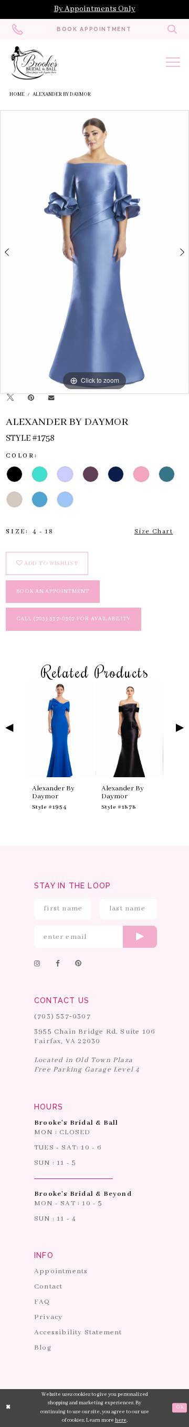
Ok (179, 1407)
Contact (48, 1286)
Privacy (48, 1317)
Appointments (61, 1271)
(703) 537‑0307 (62, 1016)
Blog (42, 1347)
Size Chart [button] (153, 532)
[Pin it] (30, 398)
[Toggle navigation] (173, 64)
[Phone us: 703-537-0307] (17, 30)
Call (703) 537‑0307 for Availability (73, 618)
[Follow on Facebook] (58, 964)
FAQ (42, 1301)
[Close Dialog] (8, 1408)
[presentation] (60, 729)
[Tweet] (10, 398)
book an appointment (52, 591)
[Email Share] (50, 398)
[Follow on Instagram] (37, 964)
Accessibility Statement (78, 1332)
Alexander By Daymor (62, 94)
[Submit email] (140, 937)
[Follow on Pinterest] (78, 964)
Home (17, 94)
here (121, 1420)
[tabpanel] (94, 252)
